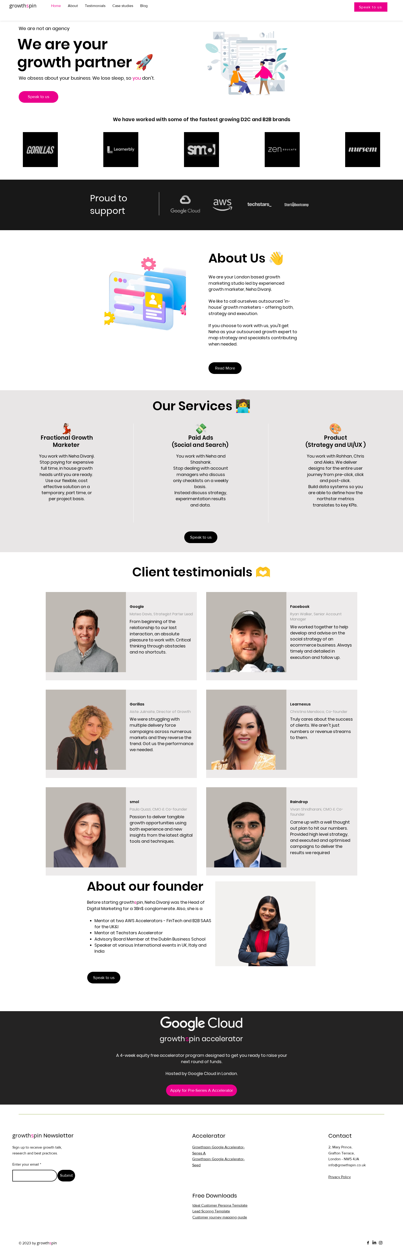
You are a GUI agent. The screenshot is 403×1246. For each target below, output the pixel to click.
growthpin (23, 5)
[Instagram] (380, 1242)
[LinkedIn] (374, 1242)
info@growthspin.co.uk (347, 1165)
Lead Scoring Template (211, 1211)
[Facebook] (368, 1242)
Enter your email (25, 1164)
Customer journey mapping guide (219, 1217)
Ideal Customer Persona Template (219, 1205)
